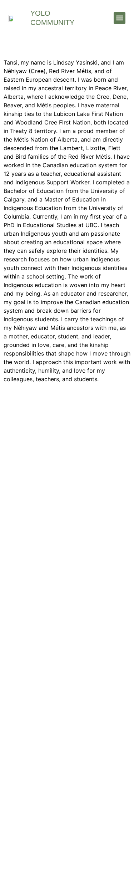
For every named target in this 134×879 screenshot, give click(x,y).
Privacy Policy (67, 836)
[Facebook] (67, 541)
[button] (119, 18)
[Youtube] (89, 541)
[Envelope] (44, 541)
